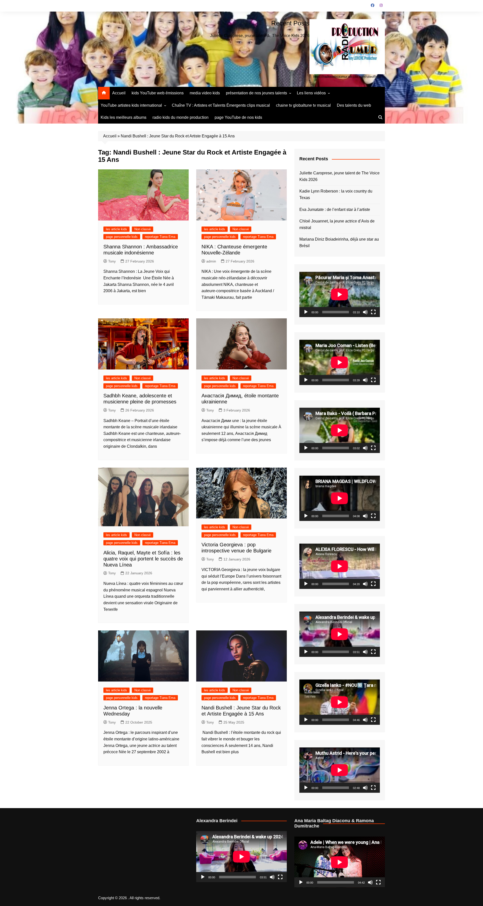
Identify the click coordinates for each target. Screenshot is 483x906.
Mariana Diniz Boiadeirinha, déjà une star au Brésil (339, 242)
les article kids (116, 229)
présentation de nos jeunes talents (256, 93)
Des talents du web (354, 105)
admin (211, 261)
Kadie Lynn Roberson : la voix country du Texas (335, 194)
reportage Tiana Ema (160, 237)
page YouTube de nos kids (238, 117)
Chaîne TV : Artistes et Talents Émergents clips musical (221, 105)
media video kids (205, 93)
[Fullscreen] (373, 312)
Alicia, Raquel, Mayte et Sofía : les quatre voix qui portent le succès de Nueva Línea (143, 559)
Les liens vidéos (311, 93)
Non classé (142, 229)
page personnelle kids (122, 237)
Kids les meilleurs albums (123, 117)
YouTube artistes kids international (131, 105)
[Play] (305, 312)
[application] (339, 294)
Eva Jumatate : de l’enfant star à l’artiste (334, 209)
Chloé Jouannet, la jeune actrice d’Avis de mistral (337, 224)
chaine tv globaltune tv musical (303, 105)
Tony (112, 261)
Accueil (119, 93)
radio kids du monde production (180, 117)
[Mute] (365, 312)
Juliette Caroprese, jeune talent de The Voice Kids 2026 (259, 35)
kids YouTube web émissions (158, 93)
